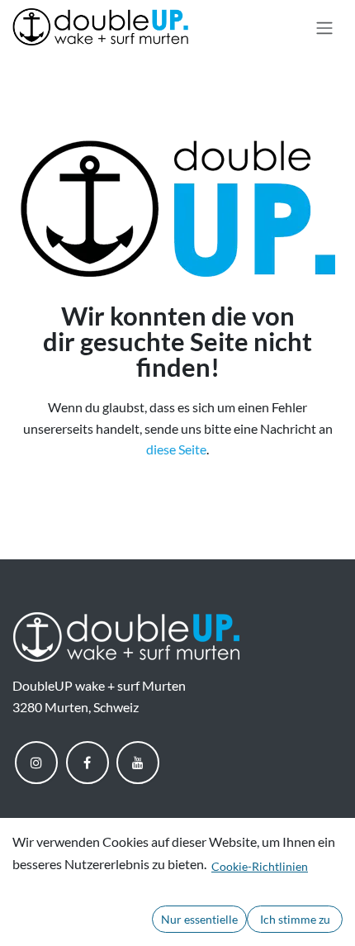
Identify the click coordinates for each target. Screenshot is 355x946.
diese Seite (176, 449)
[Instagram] (36, 762)
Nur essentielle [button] (199, 919)
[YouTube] (137, 762)
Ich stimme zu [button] (295, 919)
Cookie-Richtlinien (259, 866)
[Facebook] (87, 762)
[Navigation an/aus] (324, 27)
